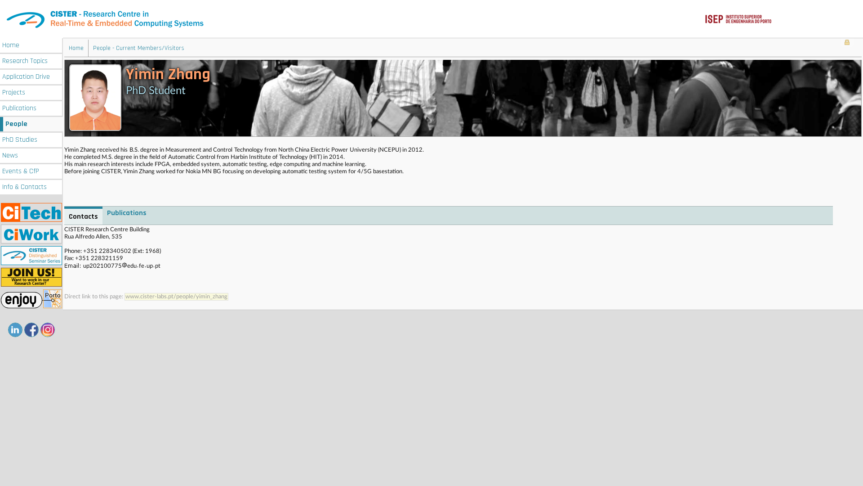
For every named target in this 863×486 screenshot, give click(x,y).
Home (10, 45)
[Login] (847, 43)
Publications (19, 108)
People (16, 124)
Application (26, 76)
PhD (19, 139)
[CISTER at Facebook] (31, 330)
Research (25, 61)
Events (20, 171)
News (10, 155)
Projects (13, 92)
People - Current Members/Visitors (138, 48)
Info (24, 187)
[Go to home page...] (431, 19)
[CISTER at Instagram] (47, 330)
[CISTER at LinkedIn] (15, 330)
